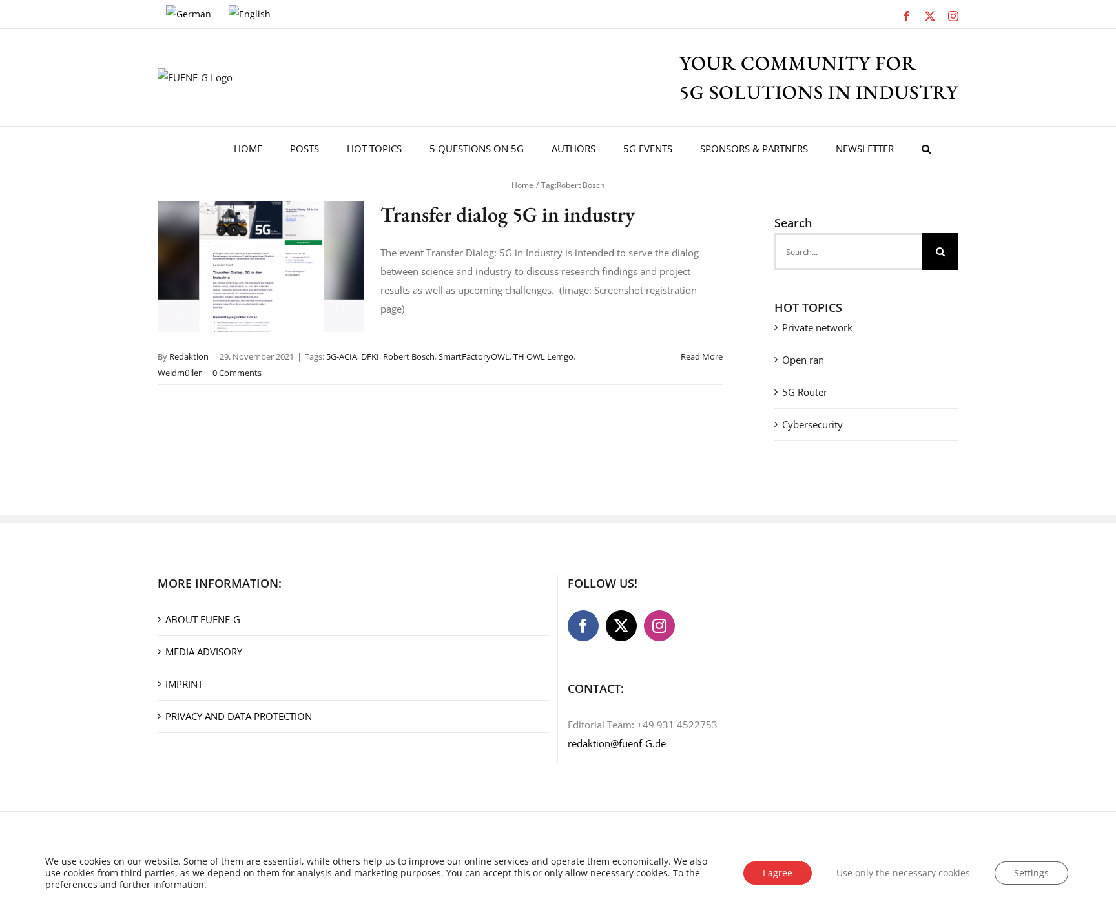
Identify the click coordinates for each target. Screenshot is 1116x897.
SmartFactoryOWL (474, 356)
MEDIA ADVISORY (203, 651)
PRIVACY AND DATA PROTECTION (238, 716)
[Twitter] (621, 625)
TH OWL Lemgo (543, 356)
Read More (702, 356)
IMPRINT (184, 683)
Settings (1031, 873)
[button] (926, 148)
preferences (71, 885)
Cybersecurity (812, 424)
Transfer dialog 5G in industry (507, 214)
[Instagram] (659, 625)
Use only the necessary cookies (903, 873)
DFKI (370, 356)
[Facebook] (583, 625)
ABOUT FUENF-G (202, 619)
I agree (777, 873)
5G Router (804, 392)
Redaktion (189, 356)
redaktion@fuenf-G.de (617, 743)
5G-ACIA (341, 356)
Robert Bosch (409, 356)
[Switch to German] (189, 14)
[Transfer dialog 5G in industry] (261, 266)
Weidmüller (180, 372)
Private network (817, 327)
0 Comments (237, 372)
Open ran (803, 359)
